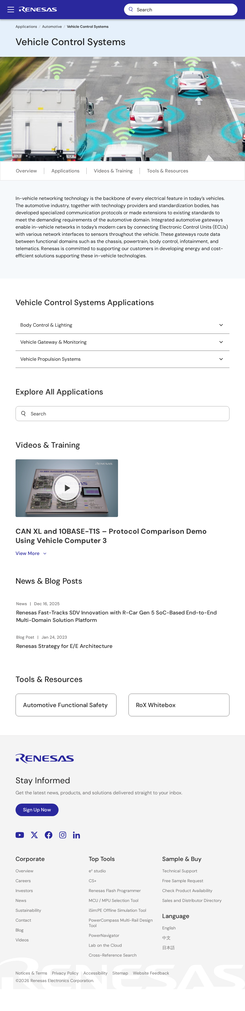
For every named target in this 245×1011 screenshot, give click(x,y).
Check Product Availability (187, 890)
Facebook (49, 835)
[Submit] (23, 413)
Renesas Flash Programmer (115, 890)
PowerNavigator (104, 935)
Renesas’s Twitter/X (34, 835)
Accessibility (95, 973)
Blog (20, 930)
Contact (23, 920)
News (21, 900)
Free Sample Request (182, 880)
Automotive (52, 26)
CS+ (93, 880)
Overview (26, 171)
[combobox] (122, 413)
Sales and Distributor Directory (192, 900)
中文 (166, 937)
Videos (22, 940)
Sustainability (28, 910)
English (169, 928)
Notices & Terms (31, 973)
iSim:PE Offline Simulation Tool (117, 910)
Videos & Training (113, 171)
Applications (26, 26)
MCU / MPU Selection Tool (113, 900)
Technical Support (179, 871)
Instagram (62, 835)
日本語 (168, 947)
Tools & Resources (167, 171)
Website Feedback (151, 973)
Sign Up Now (37, 810)
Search (181, 9)
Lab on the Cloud (105, 945)
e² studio (97, 871)
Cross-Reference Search (113, 955)
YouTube (20, 835)
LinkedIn (76, 835)
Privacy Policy (65, 973)
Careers (23, 880)
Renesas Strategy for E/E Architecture (64, 646)
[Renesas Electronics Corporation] (38, 9)
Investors (24, 890)
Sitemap (120, 973)
